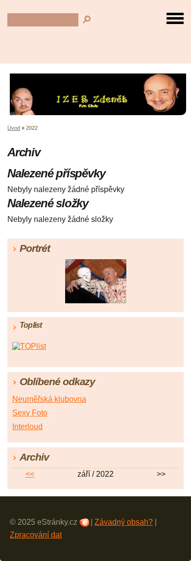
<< (29, 474)
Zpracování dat (36, 535)
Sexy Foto (30, 413)
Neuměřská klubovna (49, 399)
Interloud (27, 426)
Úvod (13, 128)
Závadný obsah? (124, 522)
